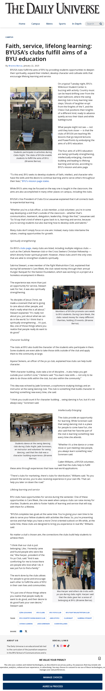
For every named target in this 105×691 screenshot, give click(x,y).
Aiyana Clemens (26, 624)
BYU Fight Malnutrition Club (77, 612)
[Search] (100, 23)
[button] (99, 658)
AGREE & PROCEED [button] (53, 686)
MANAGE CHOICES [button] (52, 677)
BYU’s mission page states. (36, 181)
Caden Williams (60, 624)
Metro (49, 23)
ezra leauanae (25, 612)
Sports (62, 23)
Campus (35, 23)
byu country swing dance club (32, 618)
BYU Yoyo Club (55, 612)
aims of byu (54, 618)
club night (68, 618)
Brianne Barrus (16, 66)
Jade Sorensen (43, 624)
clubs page (25, 248)
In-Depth (76, 23)
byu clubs (41, 612)
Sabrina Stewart (85, 618)
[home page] (52, 11)
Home (22, 23)
